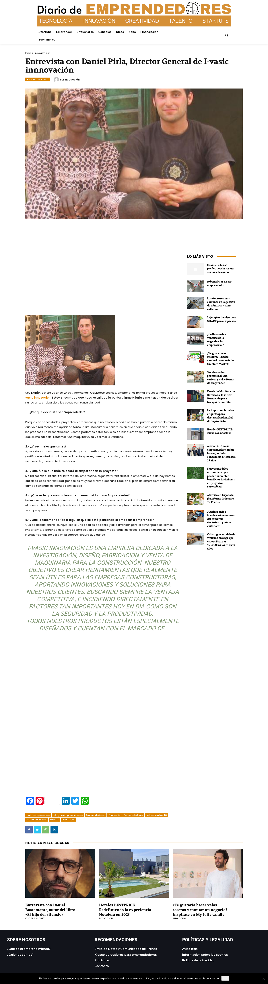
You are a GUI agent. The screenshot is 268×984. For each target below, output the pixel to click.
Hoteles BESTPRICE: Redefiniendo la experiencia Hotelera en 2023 (125, 910)
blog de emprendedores (68, 815)
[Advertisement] (102, 278)
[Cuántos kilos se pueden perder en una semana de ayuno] (195, 269)
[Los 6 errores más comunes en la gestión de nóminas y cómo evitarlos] (195, 303)
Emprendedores (95, 815)
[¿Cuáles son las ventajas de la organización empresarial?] (195, 339)
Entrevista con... (43, 53)
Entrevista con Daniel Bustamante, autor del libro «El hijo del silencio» (50, 910)
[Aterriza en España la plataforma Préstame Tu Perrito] (195, 499)
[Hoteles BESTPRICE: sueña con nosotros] (195, 434)
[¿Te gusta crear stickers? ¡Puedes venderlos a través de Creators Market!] (195, 357)
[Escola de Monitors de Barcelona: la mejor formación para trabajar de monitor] (195, 396)
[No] (263, 979)
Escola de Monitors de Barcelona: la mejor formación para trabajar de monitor (221, 397)
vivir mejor (69, 819)
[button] (227, 35)
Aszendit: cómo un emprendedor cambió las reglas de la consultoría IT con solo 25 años (221, 453)
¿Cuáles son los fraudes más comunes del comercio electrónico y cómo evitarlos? (220, 519)
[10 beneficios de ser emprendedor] (195, 286)
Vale (225, 978)
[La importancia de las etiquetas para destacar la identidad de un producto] (195, 415)
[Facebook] (29, 829)
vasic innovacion (38, 397)
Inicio (28, 53)
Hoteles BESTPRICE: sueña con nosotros (220, 431)
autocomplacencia (38, 815)
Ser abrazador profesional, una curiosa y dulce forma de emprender (220, 378)
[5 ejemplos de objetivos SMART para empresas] (195, 322)
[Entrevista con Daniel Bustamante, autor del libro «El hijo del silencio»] (60, 873)
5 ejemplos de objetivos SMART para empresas (221, 319)
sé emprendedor (36, 819)
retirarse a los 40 (156, 815)
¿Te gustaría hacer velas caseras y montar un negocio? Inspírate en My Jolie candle (200, 910)
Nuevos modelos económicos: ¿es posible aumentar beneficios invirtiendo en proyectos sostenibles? (221, 477)
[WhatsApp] (45, 829)
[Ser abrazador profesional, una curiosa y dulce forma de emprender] (195, 377)
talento (54, 819)
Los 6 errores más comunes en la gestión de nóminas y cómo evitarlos (221, 304)
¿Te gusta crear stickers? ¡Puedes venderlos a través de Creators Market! (220, 358)
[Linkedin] (54, 829)
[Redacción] (57, 79)
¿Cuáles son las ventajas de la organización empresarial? (216, 340)
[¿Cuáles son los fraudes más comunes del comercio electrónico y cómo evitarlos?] (195, 516)
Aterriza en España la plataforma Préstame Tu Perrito (220, 498)
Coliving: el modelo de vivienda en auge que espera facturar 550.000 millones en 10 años (221, 541)
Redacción (72, 79)
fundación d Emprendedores (126, 815)
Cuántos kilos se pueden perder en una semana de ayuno (220, 268)
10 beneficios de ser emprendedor (219, 283)
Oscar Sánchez (35, 918)
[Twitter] (37, 829)
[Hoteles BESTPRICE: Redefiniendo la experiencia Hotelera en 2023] (134, 873)
